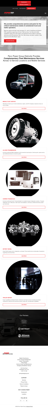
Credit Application (22, 8)
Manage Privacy (29, 406)
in (20, 400)
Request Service (31, 8)
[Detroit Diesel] (24, 328)
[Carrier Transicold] (24, 321)
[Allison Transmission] (24, 335)
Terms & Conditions (24, 384)
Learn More (24, 108)
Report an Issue (24, 386)
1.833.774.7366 (15, 8)
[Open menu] (45, 13)
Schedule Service (10, 40)
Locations (24, 394)
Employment (24, 2)
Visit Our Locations (24, 4)
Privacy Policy (24, 382)
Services (24, 380)
